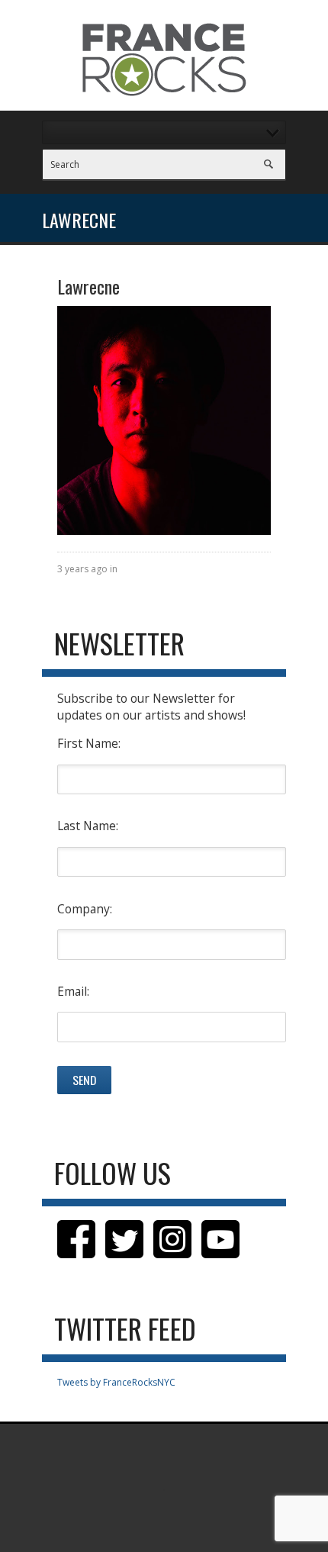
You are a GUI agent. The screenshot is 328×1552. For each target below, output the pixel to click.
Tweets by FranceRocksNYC (116, 1382)
